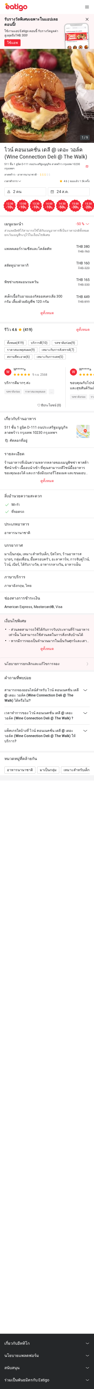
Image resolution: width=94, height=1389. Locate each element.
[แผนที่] (87, 166)
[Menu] (87, 7)
